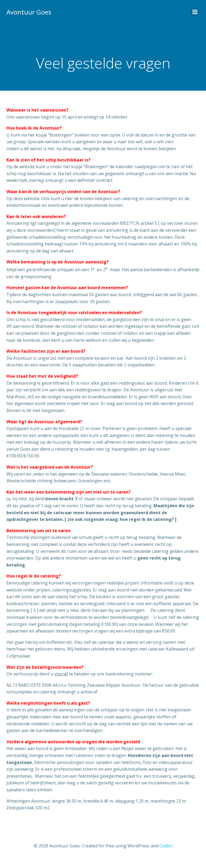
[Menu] (195, 12)
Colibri (165, 846)
